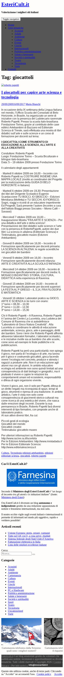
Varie (17, 66)
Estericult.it (7, 656)
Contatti (12, 69)
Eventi (17, 42)
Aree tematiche (15, 27)
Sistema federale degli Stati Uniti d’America (30, 538)
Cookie (57, 662)
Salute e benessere (23, 54)
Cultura (18, 39)
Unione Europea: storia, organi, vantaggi (29, 533)
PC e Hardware (16, 590)
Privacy (5, 665)
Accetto (58, 674)
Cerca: (4, 550)
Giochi (17, 45)
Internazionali (21, 48)
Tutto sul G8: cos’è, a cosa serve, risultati (29, 536)
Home (11, 24)
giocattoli (25, 455)
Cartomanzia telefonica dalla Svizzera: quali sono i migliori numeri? (21, 649)
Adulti (17, 33)
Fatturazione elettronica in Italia (24, 541)
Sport (10, 602)
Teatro (17, 60)
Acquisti (18, 30)
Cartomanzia (14, 575)
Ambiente (19, 36)
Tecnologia (20, 63)
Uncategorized (15, 611)
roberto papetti (38, 455)
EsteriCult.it (15, 4)
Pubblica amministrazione (27, 51)
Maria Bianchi (33, 104)
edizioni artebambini (32, 452)
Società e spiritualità (24, 57)
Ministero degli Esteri (12, 497)
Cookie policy (44, 674)
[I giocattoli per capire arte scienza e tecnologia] (10, 85)
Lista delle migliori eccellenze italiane (27, 544)
